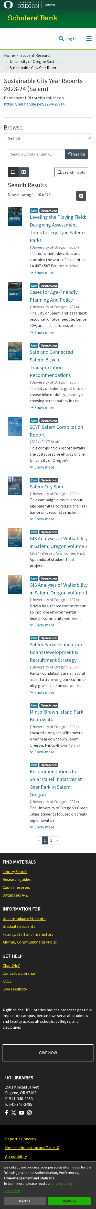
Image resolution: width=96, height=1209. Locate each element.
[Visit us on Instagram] (29, 1113)
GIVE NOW (48, 1052)
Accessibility (16, 1156)
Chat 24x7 (11, 965)
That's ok (69, 1201)
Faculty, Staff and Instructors (28, 934)
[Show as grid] (23, 172)
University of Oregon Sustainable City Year (35, 61)
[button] (42, 272)
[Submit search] (61, 39)
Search (78, 154)
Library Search (15, 871)
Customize (12, 1190)
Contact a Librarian (19, 973)
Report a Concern (20, 1138)
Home (9, 55)
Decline (24, 1201)
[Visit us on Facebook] (6, 1113)
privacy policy (62, 1183)
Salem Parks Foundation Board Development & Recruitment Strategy (56, 652)
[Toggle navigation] (89, 38)
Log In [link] (71, 38)
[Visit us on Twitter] (13, 1113)
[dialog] (48, 1185)
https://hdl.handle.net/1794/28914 (34, 104)
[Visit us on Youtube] (22, 1113)
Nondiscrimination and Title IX (32, 1147)
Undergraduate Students (24, 918)
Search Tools (73, 172)
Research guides (17, 879)
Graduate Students (19, 926)
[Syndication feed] (81, 196)
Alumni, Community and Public (30, 942)
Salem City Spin (46, 486)
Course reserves (16, 887)
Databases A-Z (15, 895)
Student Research (35, 55)
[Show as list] (13, 172)
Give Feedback (15, 989)
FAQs (7, 981)
